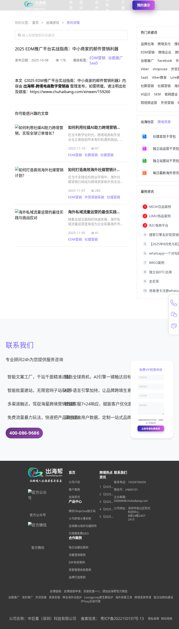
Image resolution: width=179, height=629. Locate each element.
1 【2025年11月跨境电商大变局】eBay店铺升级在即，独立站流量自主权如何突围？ (107, 487)
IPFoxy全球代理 (90, 601)
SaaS (94, 63)
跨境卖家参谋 (142, 597)
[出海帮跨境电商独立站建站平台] (35, 5)
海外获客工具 (123, 597)
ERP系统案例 (77, 562)
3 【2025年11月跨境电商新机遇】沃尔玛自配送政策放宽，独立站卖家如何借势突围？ (107, 502)
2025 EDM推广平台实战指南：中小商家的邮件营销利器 (72, 80)
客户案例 (74, 490)
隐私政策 (153, 619)
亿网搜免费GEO (79, 533)
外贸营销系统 (94, 197)
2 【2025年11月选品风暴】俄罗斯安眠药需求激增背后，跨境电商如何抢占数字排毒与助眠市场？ (107, 494)
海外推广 (27, 597)
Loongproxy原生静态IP (98, 597)
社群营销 (91, 155)
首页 (35, 22)
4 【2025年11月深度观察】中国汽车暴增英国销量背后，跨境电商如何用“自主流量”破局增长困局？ (107, 509)
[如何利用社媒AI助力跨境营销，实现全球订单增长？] (39, 141)
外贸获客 (41, 597)
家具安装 (54, 597)
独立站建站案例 (78, 547)
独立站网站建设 (163, 597)
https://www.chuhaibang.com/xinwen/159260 (70, 91)
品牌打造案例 (77, 577)
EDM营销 (97, 57)
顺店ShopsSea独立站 (82, 511)
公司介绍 (74, 482)
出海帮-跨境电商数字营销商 (46, 86)
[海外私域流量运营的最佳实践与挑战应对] (39, 225)
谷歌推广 (115, 57)
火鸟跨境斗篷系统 (80, 519)
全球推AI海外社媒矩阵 (83, 526)
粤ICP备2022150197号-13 (122, 618)
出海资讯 (52, 22)
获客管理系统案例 (80, 570)
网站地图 (166, 619)
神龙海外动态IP (72, 597)
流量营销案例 (77, 555)
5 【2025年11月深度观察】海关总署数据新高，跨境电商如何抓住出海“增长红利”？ (107, 517)
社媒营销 (107, 155)
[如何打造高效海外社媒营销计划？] (39, 183)
